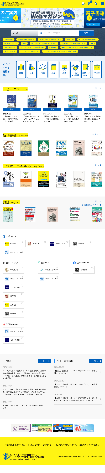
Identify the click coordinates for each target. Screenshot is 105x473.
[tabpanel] (52, 18)
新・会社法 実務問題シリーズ (43, 43)
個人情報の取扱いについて (66, 445)
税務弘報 (36, 243)
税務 (24, 43)
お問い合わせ (94, 445)
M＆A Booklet (9, 47)
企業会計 (13, 243)
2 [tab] (46, 26)
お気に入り (95, 3)
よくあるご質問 (34, 445)
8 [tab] (62, 26)
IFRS (93, 43)
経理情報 (81, 243)
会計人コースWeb (16, 252)
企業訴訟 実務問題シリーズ (73, 43)
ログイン (83, 3)
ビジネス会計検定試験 (30, 51)
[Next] (89, 18)
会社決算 (53, 47)
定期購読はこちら (90, 205)
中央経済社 (14, 270)
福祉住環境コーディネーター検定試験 (77, 47)
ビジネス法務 (60, 243)
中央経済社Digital (51, 270)
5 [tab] (54, 26)
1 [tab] (44, 26)
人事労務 (70, 39)
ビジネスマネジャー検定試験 (32, 47)
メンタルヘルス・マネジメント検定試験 (60, 51)
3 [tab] (49, 26)
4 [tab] (51, 26)
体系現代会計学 (10, 43)
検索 (86, 33)
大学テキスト (9, 51)
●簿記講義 (8, 39)
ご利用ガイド (47, 445)
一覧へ (95, 88)
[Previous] (16, 18)
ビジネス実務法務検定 (88, 39)
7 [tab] (59, 26)
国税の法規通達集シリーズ (50, 39)
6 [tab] (57, 26)
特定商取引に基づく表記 (15, 445)
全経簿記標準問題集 (26, 39)
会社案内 (82, 445)
